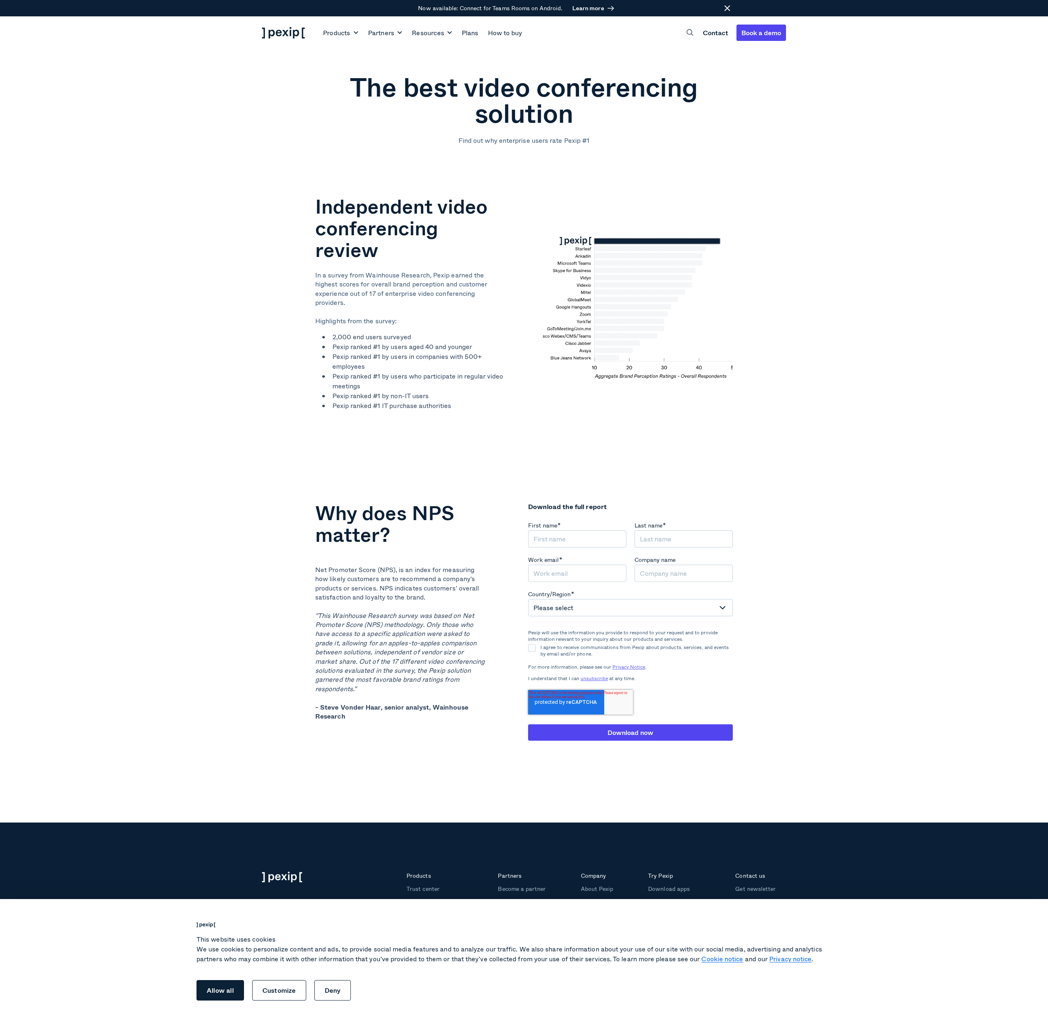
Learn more (588, 8)
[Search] (690, 32)
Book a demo (761, 32)
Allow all (220, 990)
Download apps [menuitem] (668, 888)
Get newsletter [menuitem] (755, 888)
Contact (715, 32)
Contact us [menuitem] (750, 875)
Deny (333, 990)
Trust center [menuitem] (423, 888)
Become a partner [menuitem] (522, 888)
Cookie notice (722, 958)
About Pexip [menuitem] (597, 888)
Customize (279, 990)
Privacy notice (790, 958)
